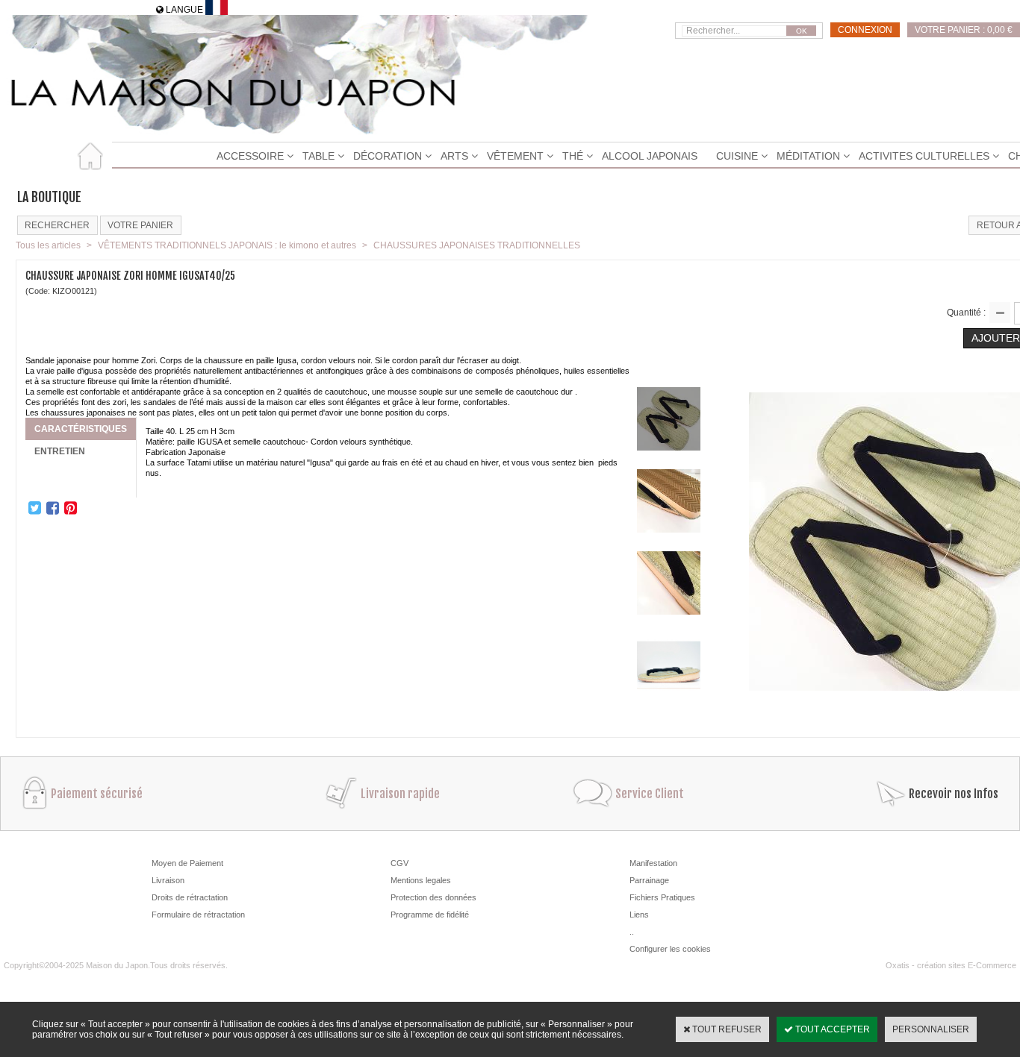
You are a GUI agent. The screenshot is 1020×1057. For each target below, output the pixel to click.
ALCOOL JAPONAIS (649, 156)
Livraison (168, 880)
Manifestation (653, 863)
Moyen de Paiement (187, 863)
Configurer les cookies (670, 948)
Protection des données (433, 897)
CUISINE (737, 156)
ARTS (454, 156)
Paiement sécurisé (97, 793)
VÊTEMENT (515, 156)
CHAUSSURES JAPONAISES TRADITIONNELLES (476, 245)
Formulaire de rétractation (198, 914)
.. (631, 931)
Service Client (649, 793)
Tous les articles (48, 245)
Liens (639, 914)
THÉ (572, 156)
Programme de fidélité (430, 914)
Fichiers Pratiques (662, 897)
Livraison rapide (400, 793)
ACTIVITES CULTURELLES (924, 156)
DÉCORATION (387, 156)
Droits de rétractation (190, 897)
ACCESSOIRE (250, 156)
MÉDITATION (808, 156)
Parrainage (649, 880)
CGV (399, 863)
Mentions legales (421, 880)
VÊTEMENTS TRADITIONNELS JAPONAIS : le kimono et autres (227, 245)
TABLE (318, 156)
